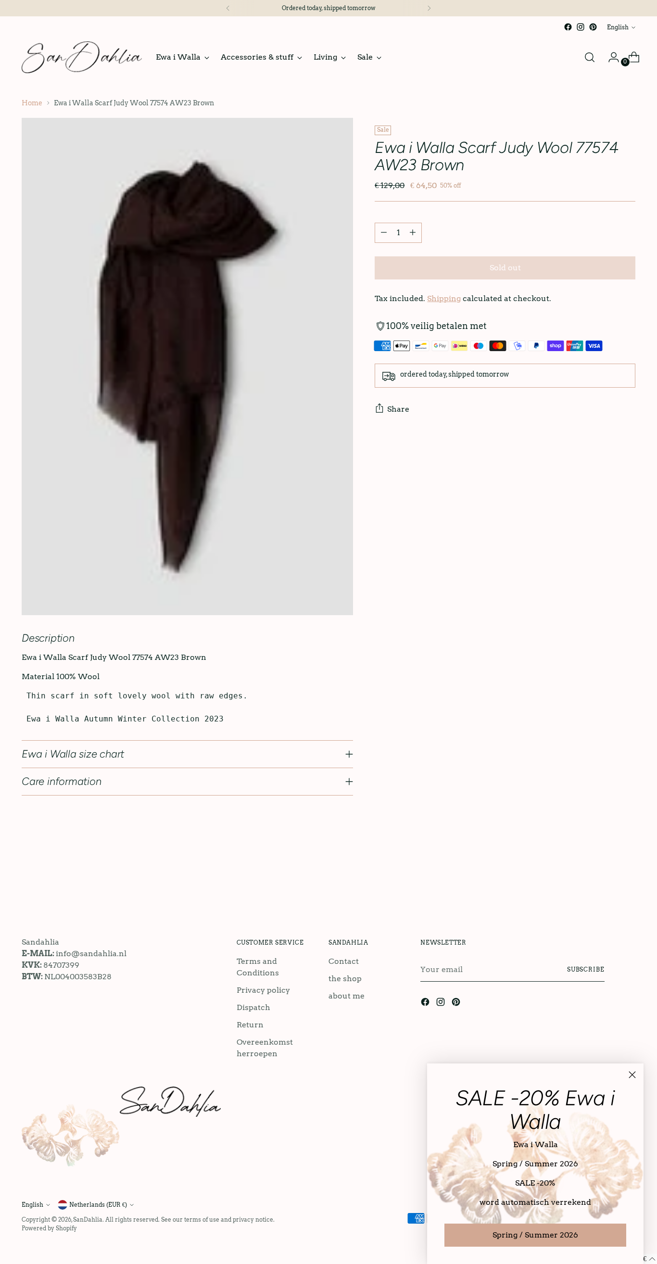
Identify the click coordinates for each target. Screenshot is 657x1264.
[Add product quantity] (412, 232)
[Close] (632, 1074)
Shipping (444, 298)
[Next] (429, 8)
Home (32, 103)
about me (346, 995)
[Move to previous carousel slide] (605, 880)
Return (250, 1024)
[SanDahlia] (82, 57)
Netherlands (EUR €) (98, 1204)
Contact (343, 961)
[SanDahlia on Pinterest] (593, 27)
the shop (345, 978)
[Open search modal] (589, 57)
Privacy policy (263, 990)
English (618, 27)
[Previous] (228, 8)
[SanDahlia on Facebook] (568, 27)
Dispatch (253, 1007)
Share (398, 409)
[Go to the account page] (609, 57)
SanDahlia (87, 1219)
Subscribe (586, 969)
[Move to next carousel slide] (627, 880)
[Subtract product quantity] (383, 232)
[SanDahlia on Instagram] (580, 27)
